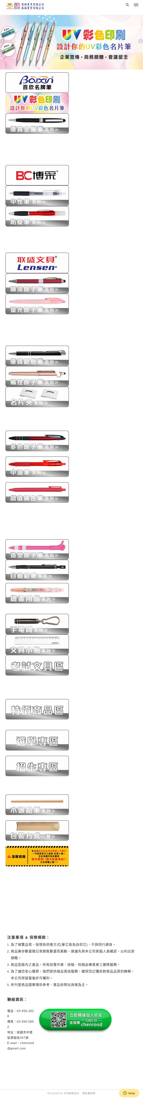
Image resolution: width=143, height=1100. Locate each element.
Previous (3, 41)
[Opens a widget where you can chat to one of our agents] (129, 1093)
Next (140, 41)
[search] (128, 5)
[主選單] (136, 5)
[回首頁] (25, 6)
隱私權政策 (89, 1093)
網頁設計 (74, 1093)
